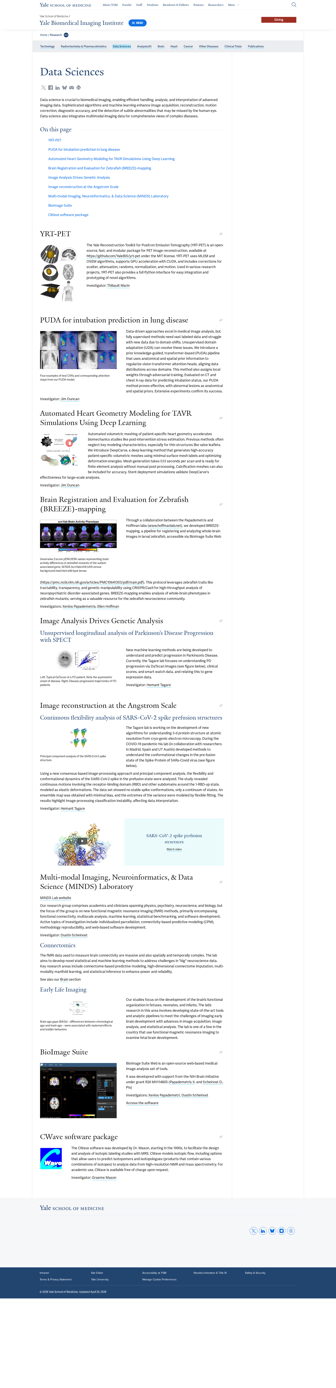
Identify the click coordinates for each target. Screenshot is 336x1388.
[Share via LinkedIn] (57, 87)
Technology (47, 46)
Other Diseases (208, 46)
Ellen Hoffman (108, 606)
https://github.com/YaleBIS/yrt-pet (113, 256)
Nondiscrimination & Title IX (210, 1273)
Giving (278, 20)
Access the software (142, 1103)
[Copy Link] (221, 234)
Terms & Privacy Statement (56, 1279)
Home (43, 35)
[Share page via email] (71, 87)
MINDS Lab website (55, 898)
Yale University (100, 1279)
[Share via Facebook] (50, 87)
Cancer (188, 46)
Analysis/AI (144, 46)
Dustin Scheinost (74, 935)
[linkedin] (263, 1231)
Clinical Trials (233, 46)
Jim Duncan (70, 399)
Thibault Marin (118, 285)
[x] (253, 1231)
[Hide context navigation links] (66, 35)
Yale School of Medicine (54, 16)
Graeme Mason (104, 1177)
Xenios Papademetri (164, 1095)
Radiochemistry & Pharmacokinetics (84, 46)
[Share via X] (43, 87)
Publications (256, 46)
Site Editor (97, 1273)
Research (56, 35)
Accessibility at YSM (154, 1273)
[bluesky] (272, 1231)
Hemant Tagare (159, 685)
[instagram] (281, 1231)
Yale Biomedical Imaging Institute (81, 22)
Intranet (44, 1273)
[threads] (291, 1231)
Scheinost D (212, 1082)
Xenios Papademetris (79, 606)
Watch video (174, 849)
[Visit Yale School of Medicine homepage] (72, 1209)
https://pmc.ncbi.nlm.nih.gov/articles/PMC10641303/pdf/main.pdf (92, 582)
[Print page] (78, 87)
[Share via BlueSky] (64, 87)
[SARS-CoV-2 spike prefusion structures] (82, 842)
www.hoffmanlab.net (165, 525)
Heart (174, 46)
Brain (161, 46)
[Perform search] (294, 5)
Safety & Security (255, 1273)
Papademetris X (182, 1082)
